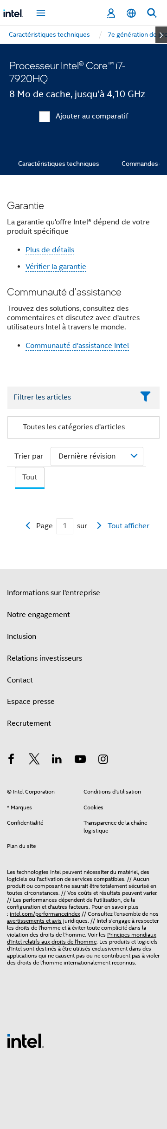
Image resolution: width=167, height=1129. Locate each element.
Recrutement (29, 723)
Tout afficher (128, 526)
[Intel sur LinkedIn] (57, 760)
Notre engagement (38, 614)
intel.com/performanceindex (45, 913)
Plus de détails (50, 250)
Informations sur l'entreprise (53, 592)
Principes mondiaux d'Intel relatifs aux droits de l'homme (81, 938)
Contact (20, 680)
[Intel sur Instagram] (103, 760)
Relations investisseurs (44, 658)
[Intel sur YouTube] (80, 760)
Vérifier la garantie (56, 266)
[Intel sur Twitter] (34, 760)
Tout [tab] (29, 477)
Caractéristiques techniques (58, 163)
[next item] (161, 34)
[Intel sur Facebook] (11, 760)
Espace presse (31, 701)
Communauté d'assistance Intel (77, 345)
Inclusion (21, 636)
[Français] (131, 13)
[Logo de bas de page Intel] (25, 1040)
